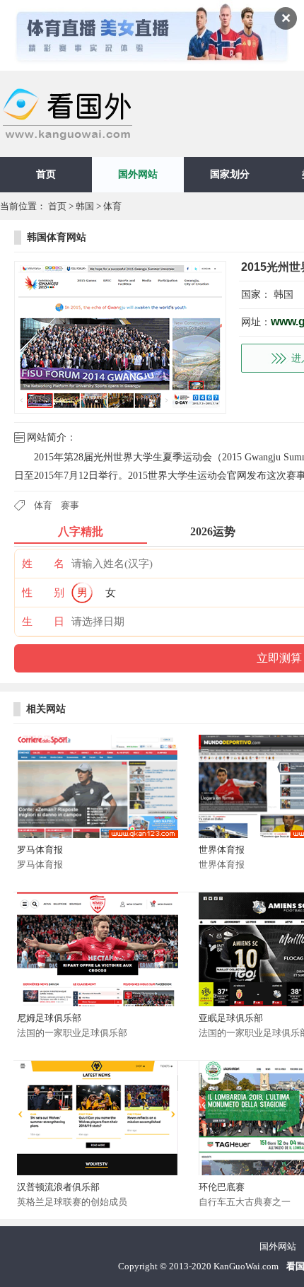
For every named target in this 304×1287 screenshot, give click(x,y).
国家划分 (230, 174)
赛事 (70, 505)
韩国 (85, 206)
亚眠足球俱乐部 (231, 1018)
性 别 (43, 592)
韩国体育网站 (56, 237)
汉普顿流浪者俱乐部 (58, 1187)
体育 (112, 206)
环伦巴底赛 (222, 1187)
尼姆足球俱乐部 (49, 1018)
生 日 (43, 621)
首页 (46, 174)
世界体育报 (222, 849)
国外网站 (138, 174)
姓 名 (43, 563)
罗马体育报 (40, 849)
